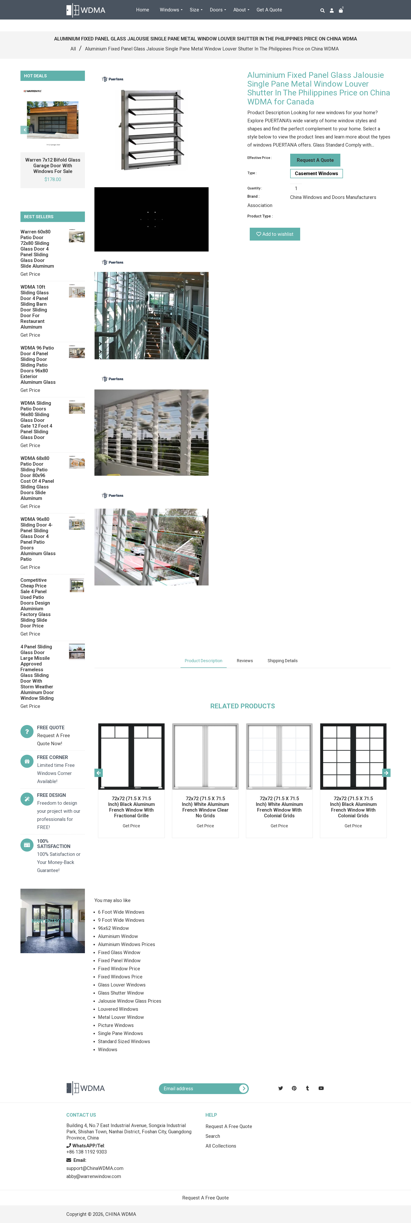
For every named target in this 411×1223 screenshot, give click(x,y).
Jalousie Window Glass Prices (129, 1001)
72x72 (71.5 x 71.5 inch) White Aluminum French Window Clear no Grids (205, 807)
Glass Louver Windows (122, 985)
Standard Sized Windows (124, 1041)
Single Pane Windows (120, 1033)
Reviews (245, 660)
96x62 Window (113, 928)
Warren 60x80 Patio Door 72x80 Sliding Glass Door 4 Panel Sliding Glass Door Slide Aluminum (37, 249)
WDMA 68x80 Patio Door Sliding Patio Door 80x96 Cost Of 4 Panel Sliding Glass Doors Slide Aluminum (37, 478)
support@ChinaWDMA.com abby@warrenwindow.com (94, 1168)
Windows (107, 1049)
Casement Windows (316, 173)
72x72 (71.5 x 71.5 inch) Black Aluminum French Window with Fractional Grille (131, 807)
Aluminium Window (118, 936)
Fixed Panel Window (119, 960)
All (73, 49)
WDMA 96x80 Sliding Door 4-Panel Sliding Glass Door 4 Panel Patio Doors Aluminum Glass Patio (38, 539)
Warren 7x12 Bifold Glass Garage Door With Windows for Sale (52, 165)
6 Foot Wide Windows (121, 912)
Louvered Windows (118, 1009)
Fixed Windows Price (120, 977)
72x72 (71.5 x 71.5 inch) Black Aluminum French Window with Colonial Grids (353, 807)
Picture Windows (116, 1025)
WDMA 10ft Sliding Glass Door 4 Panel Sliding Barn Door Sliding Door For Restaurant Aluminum (34, 307)
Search (213, 1136)
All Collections (221, 1146)
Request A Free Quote (229, 1126)
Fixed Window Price (119, 968)
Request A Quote (315, 160)
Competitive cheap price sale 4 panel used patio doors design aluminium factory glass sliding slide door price (35, 603)
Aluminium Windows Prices (126, 944)
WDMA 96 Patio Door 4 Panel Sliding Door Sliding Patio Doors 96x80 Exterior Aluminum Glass (38, 365)
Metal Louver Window (121, 1017)
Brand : (253, 196)
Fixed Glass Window (119, 952)
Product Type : (260, 216)
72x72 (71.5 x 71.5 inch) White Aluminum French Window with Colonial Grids (279, 807)
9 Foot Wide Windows (121, 920)
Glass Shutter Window (121, 993)
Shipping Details (283, 660)
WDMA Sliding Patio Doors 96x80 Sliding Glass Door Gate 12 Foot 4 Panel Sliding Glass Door (36, 420)
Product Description (203, 660)
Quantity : (254, 188)
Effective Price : (259, 158)
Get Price (30, 274)
